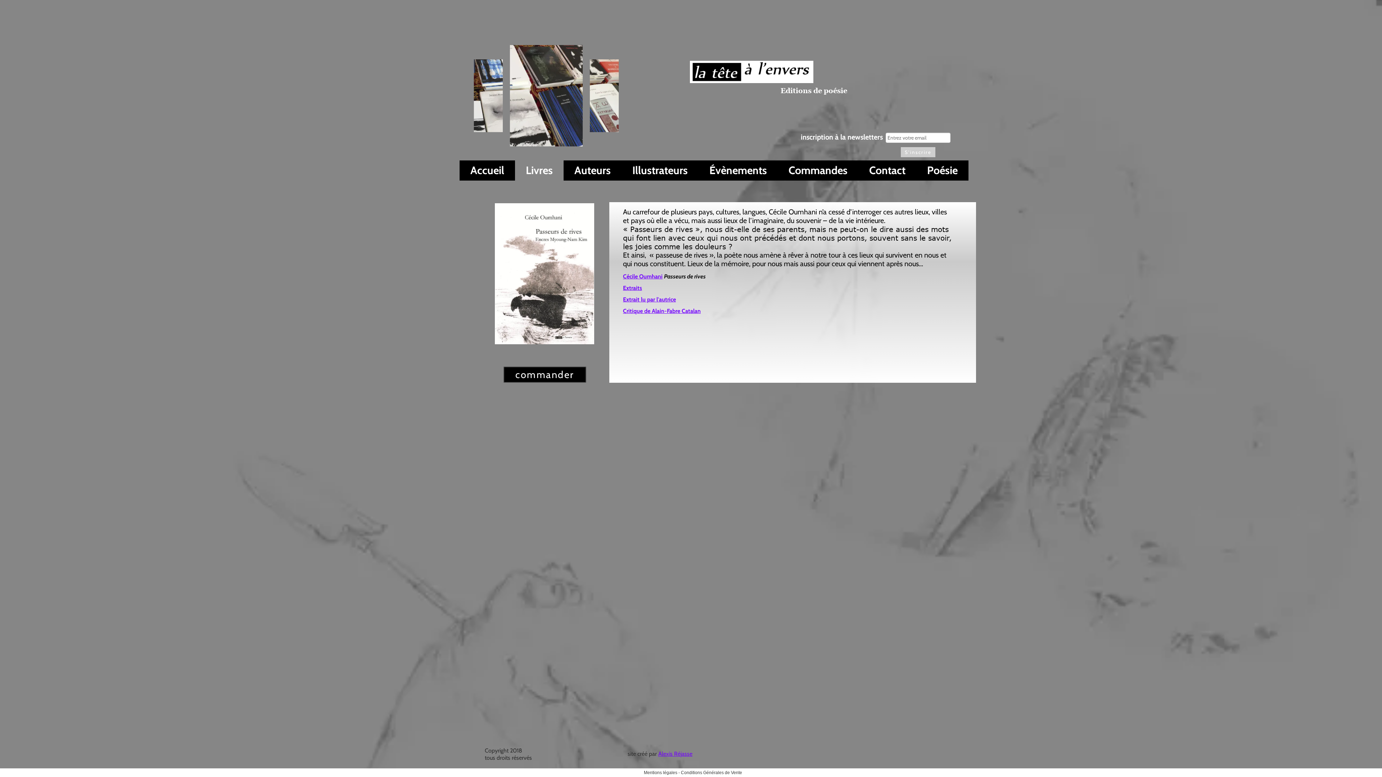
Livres (539, 170)
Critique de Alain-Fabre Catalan (662, 311)
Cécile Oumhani (643, 276)
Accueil (487, 170)
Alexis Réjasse (675, 753)
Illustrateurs (660, 170)
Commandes (818, 170)
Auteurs (592, 170)
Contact (887, 170)
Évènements (738, 170)
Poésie (942, 170)
